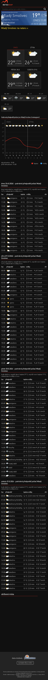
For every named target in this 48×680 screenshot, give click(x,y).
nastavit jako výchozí (8, 22)
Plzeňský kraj (6, 20)
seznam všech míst (25, 663)
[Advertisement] (24, 38)
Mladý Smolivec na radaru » (14, 28)
